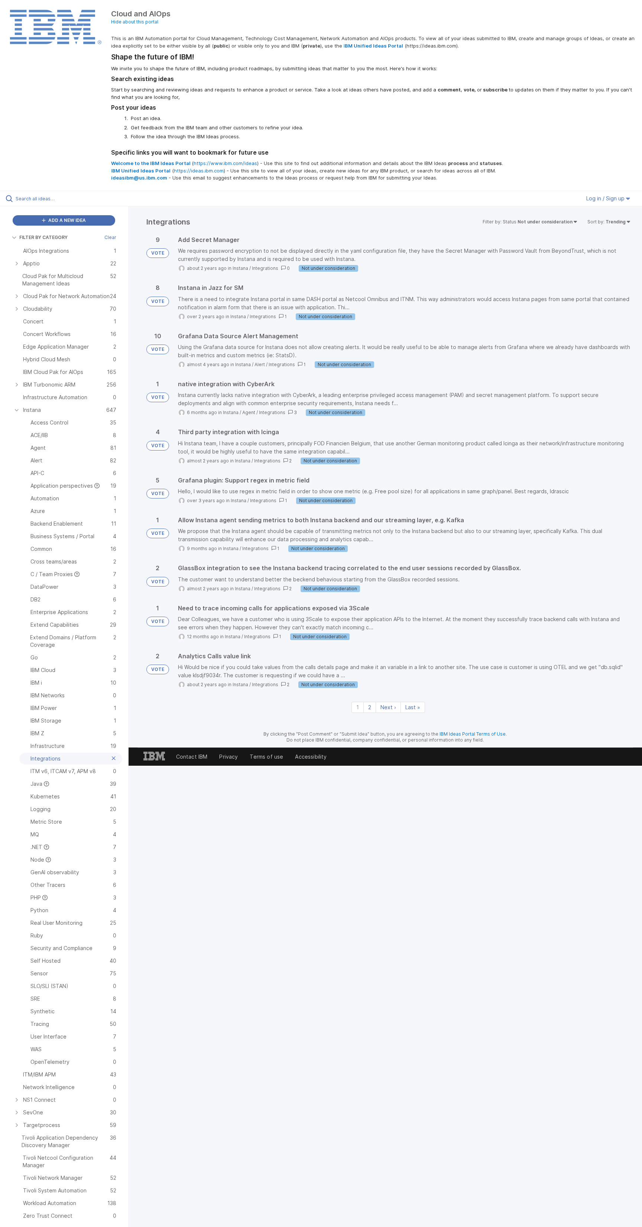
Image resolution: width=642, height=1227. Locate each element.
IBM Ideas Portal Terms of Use (473, 734)
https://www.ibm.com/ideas (225, 163)
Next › (388, 707)
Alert (259, 364)
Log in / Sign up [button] (606, 198)
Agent (248, 412)
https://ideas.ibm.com (199, 171)
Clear (110, 237)
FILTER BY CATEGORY (43, 237)
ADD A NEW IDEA (66, 220)
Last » (412, 707)
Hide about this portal (134, 22)
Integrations (265, 268)
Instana (240, 268)
